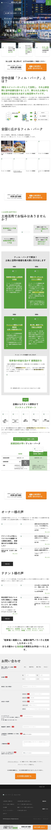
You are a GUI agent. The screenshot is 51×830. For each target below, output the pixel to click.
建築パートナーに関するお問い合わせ (25, 807)
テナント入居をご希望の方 (8, 804)
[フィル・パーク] (7, 794)
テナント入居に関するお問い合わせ (24, 804)
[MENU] (48, 2)
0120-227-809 (16, 2)
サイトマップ (45, 818)
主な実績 (5, 807)
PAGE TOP (42, 786)
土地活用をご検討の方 (7, 801)
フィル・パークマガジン (8, 810)
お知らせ (5, 813)
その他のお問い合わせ (22, 810)
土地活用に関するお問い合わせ (23, 801)
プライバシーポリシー (13, 761)
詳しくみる (15, 553)
